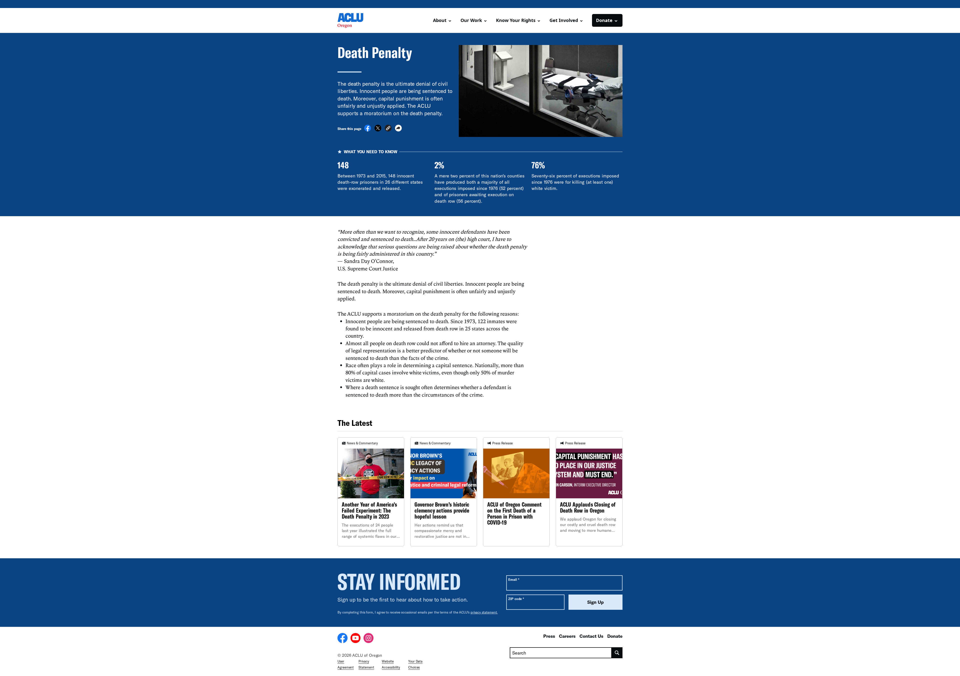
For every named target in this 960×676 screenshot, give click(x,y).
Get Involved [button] (564, 20)
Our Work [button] (471, 20)
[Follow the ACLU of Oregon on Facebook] (343, 639)
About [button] (439, 20)
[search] (617, 652)
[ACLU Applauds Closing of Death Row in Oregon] (589, 492)
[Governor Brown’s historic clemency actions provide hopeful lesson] (443, 492)
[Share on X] (377, 130)
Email (513, 579)
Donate (614, 636)
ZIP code (516, 599)
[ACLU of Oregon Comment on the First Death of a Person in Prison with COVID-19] (516, 492)
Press (549, 636)
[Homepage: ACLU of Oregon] (355, 20)
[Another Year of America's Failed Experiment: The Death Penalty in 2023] (371, 492)
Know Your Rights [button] (516, 20)
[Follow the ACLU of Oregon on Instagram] (369, 639)
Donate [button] (604, 20)
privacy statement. (484, 612)
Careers (567, 636)
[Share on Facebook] (367, 130)
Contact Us (591, 636)
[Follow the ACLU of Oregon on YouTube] (355, 639)
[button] (388, 129)
